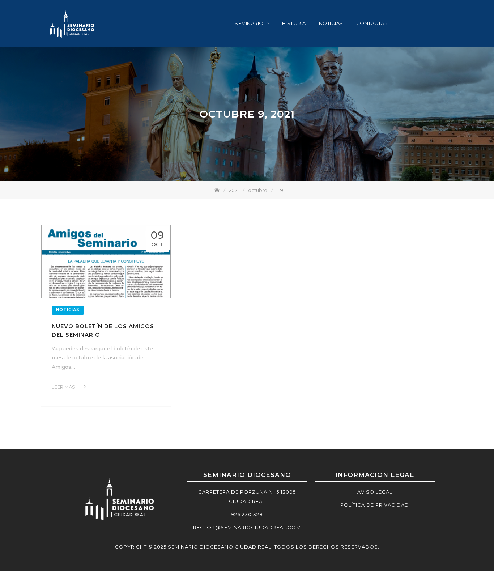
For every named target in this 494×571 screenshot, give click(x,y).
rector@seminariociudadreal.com (247, 527)
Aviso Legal (374, 492)
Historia (294, 23)
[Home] (218, 190)
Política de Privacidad (374, 505)
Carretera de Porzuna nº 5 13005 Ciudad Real (247, 496)
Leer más (63, 387)
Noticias (331, 23)
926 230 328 (247, 514)
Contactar (372, 23)
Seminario (249, 23)
